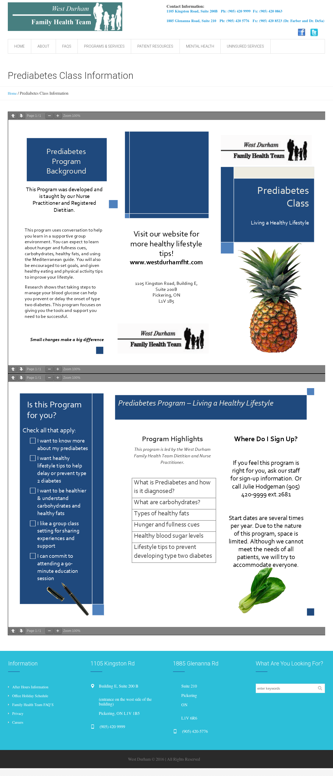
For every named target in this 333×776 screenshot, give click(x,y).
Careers (17, 722)
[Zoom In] (58, 116)
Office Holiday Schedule (30, 695)
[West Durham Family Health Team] (95, 16)
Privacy (17, 713)
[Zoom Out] (49, 116)
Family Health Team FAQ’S (33, 704)
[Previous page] (13, 116)
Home (12, 93)
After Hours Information (30, 686)
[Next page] (21, 116)
